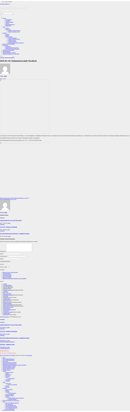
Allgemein (6, 57)
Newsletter (7, 376)
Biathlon (7, 35)
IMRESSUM (8, 25)
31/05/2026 (2, 347)
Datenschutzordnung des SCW (12, 47)
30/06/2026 (2, 340)
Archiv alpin (8, 29)
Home (4, 357)
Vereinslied (7, 20)
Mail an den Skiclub (7, 277)
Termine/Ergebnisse (12, 38)
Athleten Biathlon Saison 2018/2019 (16, 42)
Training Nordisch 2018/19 (14, 39)
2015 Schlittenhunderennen (8, 358)
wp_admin (4, 76)
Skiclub (4, 18)
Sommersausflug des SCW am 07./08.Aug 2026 (10, 220)
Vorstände (7, 380)
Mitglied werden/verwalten (8, 50)
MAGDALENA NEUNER (9, 44)
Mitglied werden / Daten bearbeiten (10, 272)
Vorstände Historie (9, 22)
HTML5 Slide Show (4, 316)
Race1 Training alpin (9, 409)
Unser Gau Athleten (9, 394)
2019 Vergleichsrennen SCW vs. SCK (8, 199)
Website (1, 258)
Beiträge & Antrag (9, 372)
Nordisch (5, 33)
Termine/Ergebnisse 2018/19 (14, 30)
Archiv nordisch (8, 36)
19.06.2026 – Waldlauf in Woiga (7, 344)
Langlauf (7, 34)
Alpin (4, 27)
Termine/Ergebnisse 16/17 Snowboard (11, 53)
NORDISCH (12, 57)
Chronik (7, 23)
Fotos (4, 401)
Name (1, 253)
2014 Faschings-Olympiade (11, 406)
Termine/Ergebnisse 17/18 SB (9, 52)
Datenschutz (5, 45)
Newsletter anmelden (7, 274)
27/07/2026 (2, 327)
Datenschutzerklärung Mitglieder (12, 49)
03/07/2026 (2, 334)
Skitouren (7, 387)
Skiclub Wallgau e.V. (13, 7)
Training (7, 28)
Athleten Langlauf (12, 40)
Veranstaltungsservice (10, 24)
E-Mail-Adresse (4, 256)
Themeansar (29, 355)
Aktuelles (2, 57)
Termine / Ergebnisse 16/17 (14, 31)
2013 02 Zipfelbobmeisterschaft (12, 403)
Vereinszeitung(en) (7, 51)
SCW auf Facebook (7, 276)
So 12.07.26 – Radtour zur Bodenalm (8, 227)
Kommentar (3, 251)
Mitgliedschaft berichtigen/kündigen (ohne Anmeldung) (14, 278)
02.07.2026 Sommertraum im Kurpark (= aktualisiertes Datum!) (14, 233)
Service (7, 377)
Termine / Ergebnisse (12, 384)
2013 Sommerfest (9, 404)
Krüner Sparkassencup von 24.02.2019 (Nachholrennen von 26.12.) (14, 198)
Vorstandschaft (8, 19)
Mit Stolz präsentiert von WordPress (8, 355)
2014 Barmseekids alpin (10, 405)
